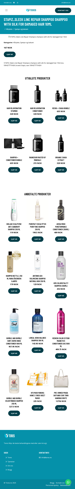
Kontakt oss (63, 10)
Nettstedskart (65, 485)
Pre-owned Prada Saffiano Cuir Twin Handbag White (60, 395)
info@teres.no (66, 3)
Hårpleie (9, 29)
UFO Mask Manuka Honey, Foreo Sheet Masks (37, 395)
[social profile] (13, 2)
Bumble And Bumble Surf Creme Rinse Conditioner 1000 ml (14, 341)
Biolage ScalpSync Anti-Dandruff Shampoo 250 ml (14, 227)
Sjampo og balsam (21, 29)
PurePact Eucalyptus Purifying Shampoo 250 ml (37, 227)
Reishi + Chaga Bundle (61, 108)
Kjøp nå (10, 54)
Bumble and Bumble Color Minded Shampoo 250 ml (14, 401)
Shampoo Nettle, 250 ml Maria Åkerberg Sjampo (14, 278)
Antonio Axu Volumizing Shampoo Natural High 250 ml (38, 278)
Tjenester (11, 462)
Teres (10, 457)
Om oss (10, 466)
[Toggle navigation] (6, 10)
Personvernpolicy (52, 485)
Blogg (10, 470)
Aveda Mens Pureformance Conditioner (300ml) (61, 227)
